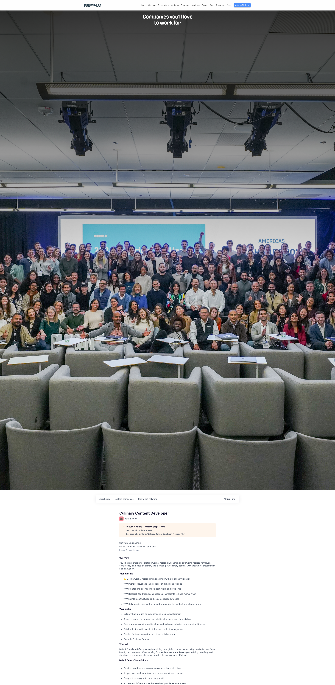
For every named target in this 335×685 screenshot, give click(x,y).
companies (124, 499)
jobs (104, 499)
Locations (196, 5)
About (229, 5)
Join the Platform (242, 5)
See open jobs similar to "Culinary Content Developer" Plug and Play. (155, 534)
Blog (211, 5)
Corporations (163, 5)
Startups (151, 5)
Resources (220, 5)
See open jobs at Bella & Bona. (139, 530)
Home (143, 5)
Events (204, 5)
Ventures (174, 5)
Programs (185, 5)
